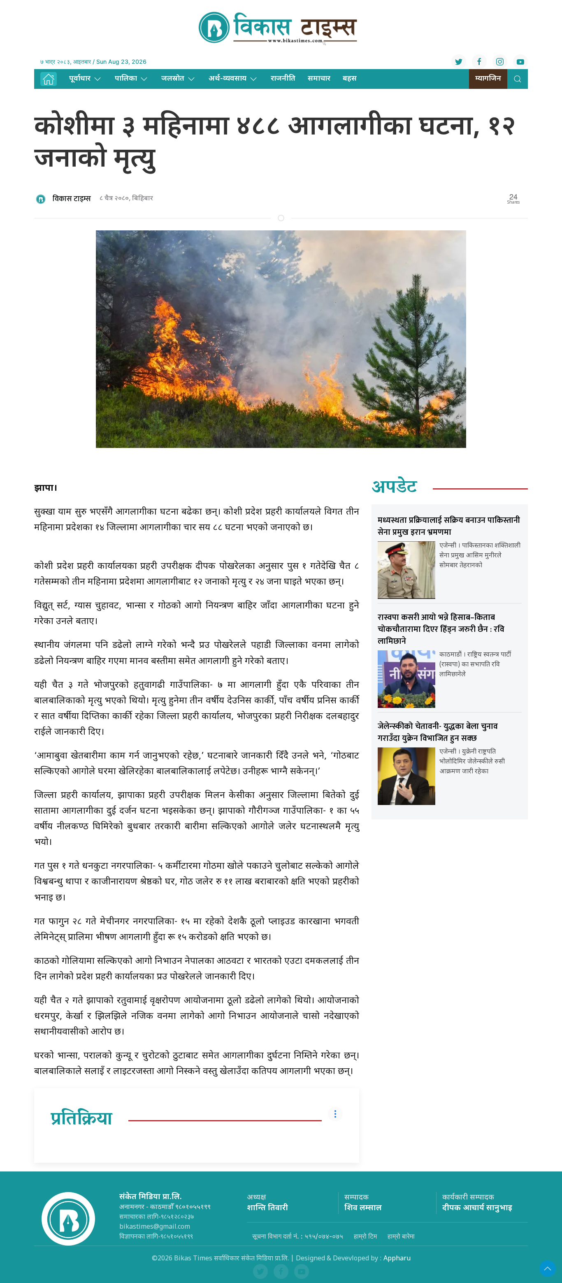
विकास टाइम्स (72, 199)
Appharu (397, 1259)
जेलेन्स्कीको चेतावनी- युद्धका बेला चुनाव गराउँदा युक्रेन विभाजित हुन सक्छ (438, 732)
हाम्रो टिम (365, 1236)
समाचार (319, 79)
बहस (350, 79)
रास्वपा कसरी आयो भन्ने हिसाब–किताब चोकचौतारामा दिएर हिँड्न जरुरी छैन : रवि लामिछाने (441, 629)
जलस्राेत (172, 79)
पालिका (126, 79)
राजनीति (283, 79)
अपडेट (394, 489)
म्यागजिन (488, 79)
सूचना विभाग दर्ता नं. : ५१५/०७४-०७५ (297, 1236)
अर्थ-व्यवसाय (227, 79)
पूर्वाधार (80, 79)
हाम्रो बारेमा (401, 1236)
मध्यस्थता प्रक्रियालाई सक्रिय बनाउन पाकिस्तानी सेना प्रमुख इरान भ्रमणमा (449, 526)
